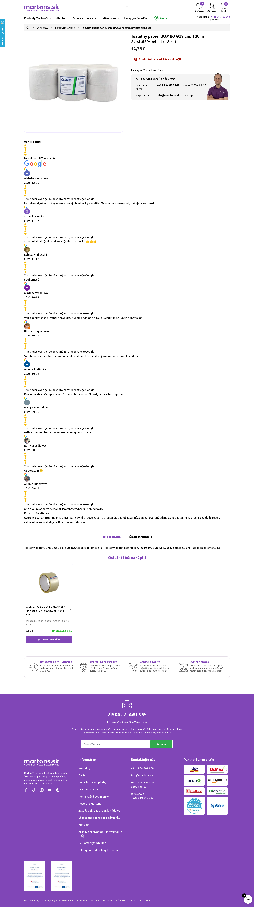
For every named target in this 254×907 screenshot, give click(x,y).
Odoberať (161, 744)
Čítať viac (80, 522)
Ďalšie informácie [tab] (140, 537)
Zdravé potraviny (82, 18)
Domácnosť (42, 27)
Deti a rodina (108, 18)
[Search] (124, 7)
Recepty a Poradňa (135, 18)
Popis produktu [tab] (111, 537)
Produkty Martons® (36, 18)
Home (27, 28)
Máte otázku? (213, 18)
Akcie (163, 18)
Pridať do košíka (51, 639)
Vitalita (60, 18)
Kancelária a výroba (65, 27)
